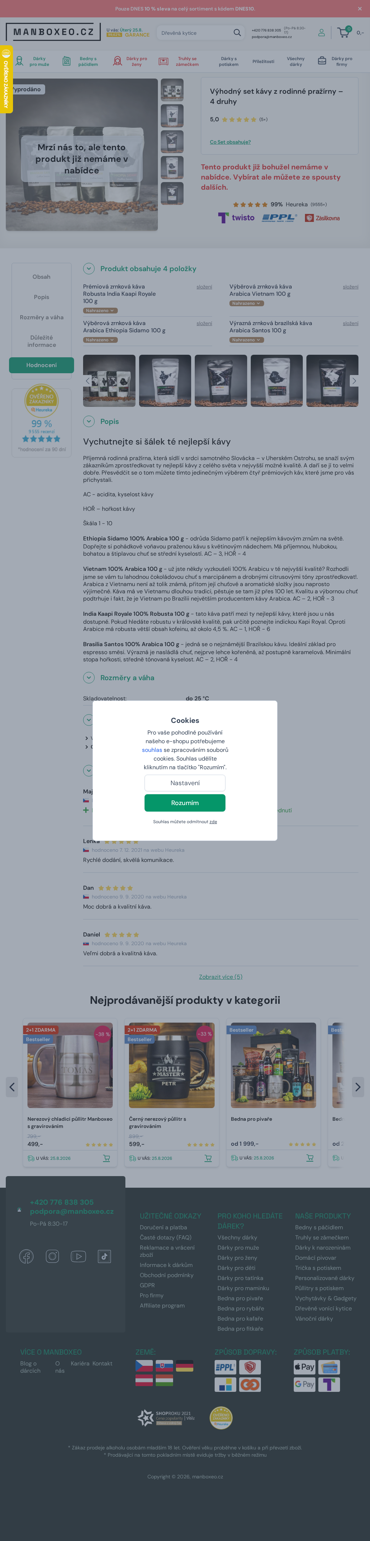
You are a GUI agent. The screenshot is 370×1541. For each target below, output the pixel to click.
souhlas (152, 750)
